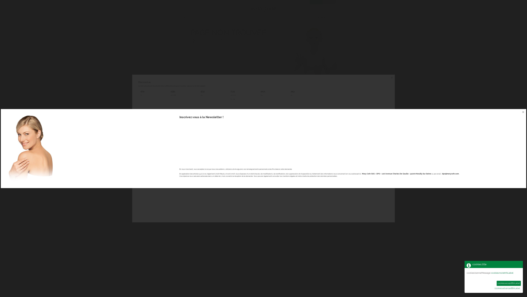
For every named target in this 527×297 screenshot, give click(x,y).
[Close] (523, 112)
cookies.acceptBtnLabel (509, 283)
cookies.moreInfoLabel (502, 273)
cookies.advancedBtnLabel (507, 288)
